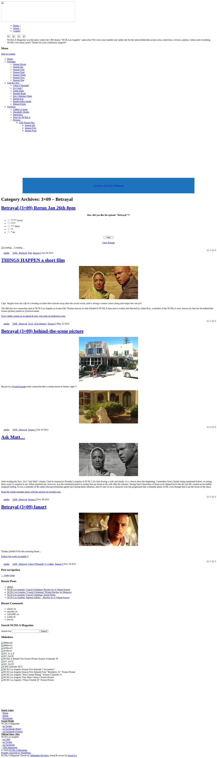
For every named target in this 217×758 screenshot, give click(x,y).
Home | (16, 25)
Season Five (18, 69)
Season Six (18, 67)
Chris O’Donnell (21, 85)
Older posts (8, 575)
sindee (6, 253)
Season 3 (37, 253)
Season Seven (19, 64)
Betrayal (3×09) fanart (23, 506)
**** (13, 223)
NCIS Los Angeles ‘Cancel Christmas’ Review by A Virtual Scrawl (38, 589)
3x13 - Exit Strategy (37, 323)
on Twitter (7, 726)
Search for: (6, 631)
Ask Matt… (13, 437)
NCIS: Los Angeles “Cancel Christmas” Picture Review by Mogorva (39, 592)
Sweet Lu (72, 755)
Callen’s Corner (20, 109)
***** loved (16, 220)
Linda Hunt (18, 90)
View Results (108, 242)
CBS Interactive (10, 747)
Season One (18, 80)
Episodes (11, 61)
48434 (10, 587)
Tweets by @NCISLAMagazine (108, 185)
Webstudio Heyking (39, 755)
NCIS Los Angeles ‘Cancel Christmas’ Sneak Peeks (31, 595)
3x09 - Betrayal (19, 253)
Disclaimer (8, 718)
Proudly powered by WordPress (16, 753)
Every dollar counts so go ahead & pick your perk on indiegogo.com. (33, 316)
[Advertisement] (108, 155)
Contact (16, 31)
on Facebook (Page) (12, 729)
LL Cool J (17, 88)
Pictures (16, 120)
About (5, 715)
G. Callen (49, 564)
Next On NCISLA (21, 117)
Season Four (19, 72)
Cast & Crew (13, 83)
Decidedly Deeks (21, 112)
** (12, 229)
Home (10, 59)
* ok (13, 232)
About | (17, 28)
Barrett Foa (18, 98)
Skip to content (8, 54)
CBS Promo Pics (27, 122)
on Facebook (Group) (13, 731)
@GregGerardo (18, 386)
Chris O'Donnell (35, 564)
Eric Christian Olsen (22, 96)
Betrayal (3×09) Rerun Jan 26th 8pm (38, 207)
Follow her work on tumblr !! (14, 556)
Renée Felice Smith (22, 101)
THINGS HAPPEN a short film (33, 260)
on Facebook (9, 745)
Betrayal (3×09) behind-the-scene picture (42, 331)
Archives (11, 106)
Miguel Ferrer (19, 104)
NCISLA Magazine (17, 750)
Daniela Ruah (19, 93)
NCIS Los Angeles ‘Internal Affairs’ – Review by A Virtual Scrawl (38, 597)
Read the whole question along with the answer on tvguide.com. (31, 492)
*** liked (15, 226)
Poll (30, 253)
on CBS (6, 739)
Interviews (18, 114)
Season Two (19, 77)
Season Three (19, 75)
